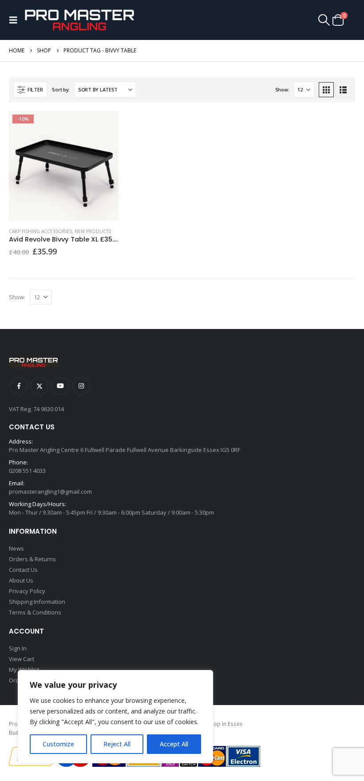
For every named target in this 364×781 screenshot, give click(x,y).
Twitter (39, 386)
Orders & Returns (32, 559)
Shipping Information (37, 602)
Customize (58, 744)
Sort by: (61, 89)
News (16, 548)
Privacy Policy (27, 591)
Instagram (81, 386)
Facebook (19, 386)
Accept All (174, 744)
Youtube (60, 386)
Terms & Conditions (35, 612)
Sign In (18, 648)
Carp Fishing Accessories (40, 231)
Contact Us (23, 570)
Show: (282, 89)
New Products (93, 231)
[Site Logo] (79, 20)
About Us (21, 580)
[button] (15, 20)
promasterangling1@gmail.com (50, 492)
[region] (115, 716)
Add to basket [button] (104, 126)
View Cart (21, 659)
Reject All (117, 744)
